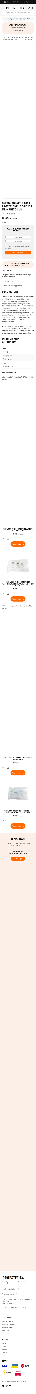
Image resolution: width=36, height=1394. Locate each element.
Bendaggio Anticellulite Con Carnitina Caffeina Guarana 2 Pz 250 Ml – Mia (18, 584)
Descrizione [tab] (8, 281)
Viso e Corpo (11, 37)
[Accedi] (29, 7)
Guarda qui (18, 859)
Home (4, 37)
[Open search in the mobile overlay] (18, 13)
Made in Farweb (21, 1382)
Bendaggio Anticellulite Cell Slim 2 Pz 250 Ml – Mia (18, 530)
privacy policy (19, 246)
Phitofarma (11, 214)
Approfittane (17, 31)
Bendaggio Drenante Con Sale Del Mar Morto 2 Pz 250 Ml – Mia (18, 812)
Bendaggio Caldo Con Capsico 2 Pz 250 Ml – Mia (18, 759)
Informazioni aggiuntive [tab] (13, 285)
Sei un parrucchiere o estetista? (18, 19)
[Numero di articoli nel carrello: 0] (32, 7)
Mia (8, 539)
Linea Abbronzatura (22, 37)
